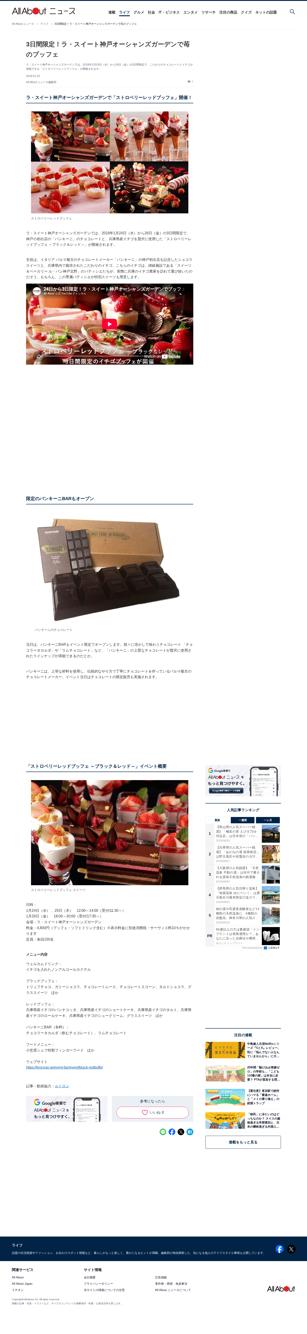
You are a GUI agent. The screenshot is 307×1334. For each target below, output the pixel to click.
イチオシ (18, 1290)
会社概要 (90, 1277)
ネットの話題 (266, 12)
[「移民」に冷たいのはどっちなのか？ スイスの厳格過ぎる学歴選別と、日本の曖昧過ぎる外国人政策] (263, 1120)
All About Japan (22, 1283)
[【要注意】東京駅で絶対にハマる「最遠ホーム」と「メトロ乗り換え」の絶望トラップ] (263, 1097)
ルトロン (62, 1086)
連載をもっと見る (243, 1142)
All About (18, 1277)
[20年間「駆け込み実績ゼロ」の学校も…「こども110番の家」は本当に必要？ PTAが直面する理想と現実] (263, 1073)
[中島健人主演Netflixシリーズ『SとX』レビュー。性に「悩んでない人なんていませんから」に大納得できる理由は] (263, 1050)
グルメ (138, 12)
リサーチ (208, 12)
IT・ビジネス (169, 12)
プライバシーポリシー (98, 1283)
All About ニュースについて (173, 1290)
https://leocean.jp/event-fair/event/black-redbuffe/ (64, 1067)
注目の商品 (228, 12)
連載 (112, 12)
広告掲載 (161, 1277)
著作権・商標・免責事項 (171, 1283)
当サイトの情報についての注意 (104, 1290)
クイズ (246, 12)
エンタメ (190, 12)
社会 (151, 12)
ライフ (124, 12)
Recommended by (252, 947)
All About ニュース (23, 23)
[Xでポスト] (181, 1132)
